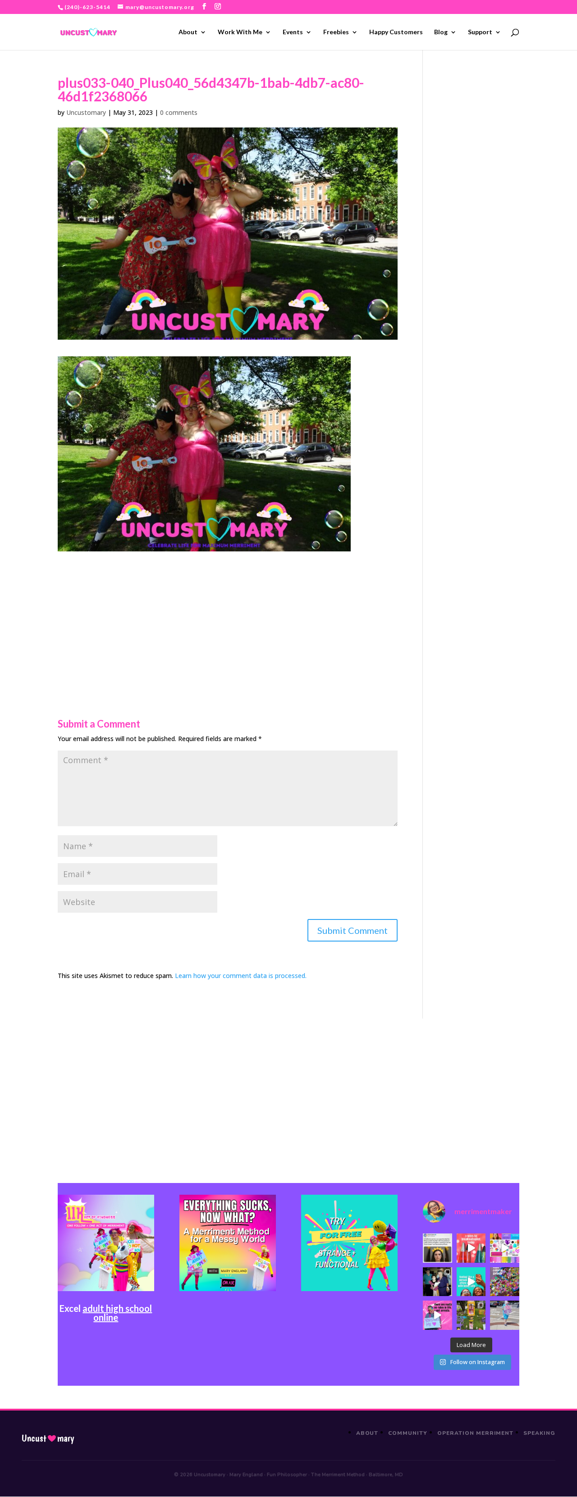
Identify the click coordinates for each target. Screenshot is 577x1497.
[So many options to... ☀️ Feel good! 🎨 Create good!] (504, 1248)
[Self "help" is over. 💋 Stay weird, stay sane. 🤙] (471, 1282)
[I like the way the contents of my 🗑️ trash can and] (504, 1282)
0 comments (178, 112)
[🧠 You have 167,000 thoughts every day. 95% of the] (471, 1248)
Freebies (336, 32)
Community (407, 1433)
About (188, 32)
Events (293, 32)
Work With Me (240, 32)
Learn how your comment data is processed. (241, 975)
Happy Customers (396, 32)
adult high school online (117, 1313)
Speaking (539, 1433)
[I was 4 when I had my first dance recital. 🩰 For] (437, 1282)
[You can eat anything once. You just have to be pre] (437, 1315)
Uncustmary (48, 1438)
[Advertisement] (228, 614)
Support (480, 32)
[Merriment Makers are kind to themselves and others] (504, 1315)
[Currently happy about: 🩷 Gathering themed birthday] (471, 1315)
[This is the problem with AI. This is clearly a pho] (437, 1248)
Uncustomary (86, 112)
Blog (441, 32)
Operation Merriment (475, 1433)
